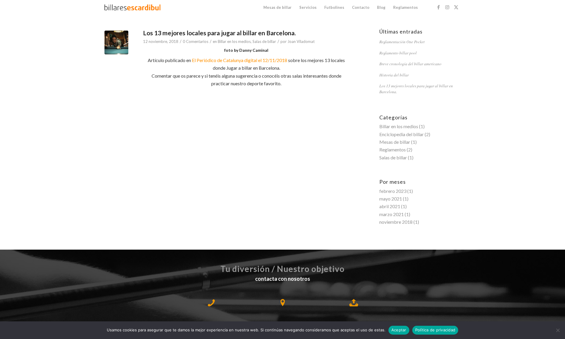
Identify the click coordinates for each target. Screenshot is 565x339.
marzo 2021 (391, 214)
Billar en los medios (234, 41)
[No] (558, 330)
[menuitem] (277, 7)
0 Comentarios (195, 41)
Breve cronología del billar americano (410, 63)
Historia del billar (394, 75)
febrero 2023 (392, 191)
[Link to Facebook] (438, 7)
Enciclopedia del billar (401, 134)
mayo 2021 (390, 198)
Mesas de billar (394, 142)
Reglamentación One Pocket (402, 41)
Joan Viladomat (301, 41)
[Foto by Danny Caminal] (116, 42)
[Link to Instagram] (447, 7)
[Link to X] (456, 7)
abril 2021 (389, 206)
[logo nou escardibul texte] (132, 7)
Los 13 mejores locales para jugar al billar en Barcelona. (219, 32)
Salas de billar (264, 41)
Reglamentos (392, 149)
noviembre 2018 (396, 222)
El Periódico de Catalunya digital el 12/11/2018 (240, 60)
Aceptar (398, 330)
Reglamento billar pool (398, 53)
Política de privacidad (435, 330)
